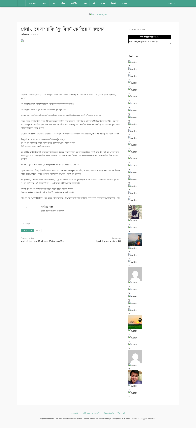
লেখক (103, 3)
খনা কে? (156, 36)
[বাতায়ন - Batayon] (98, 14)
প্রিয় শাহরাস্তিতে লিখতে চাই (114, 413)
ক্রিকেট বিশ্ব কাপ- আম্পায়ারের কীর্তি (108, 241)
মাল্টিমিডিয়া (74, 3)
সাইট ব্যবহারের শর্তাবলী (91, 413)
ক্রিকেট (113, 3)
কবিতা (63, 3)
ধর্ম (94, 3)
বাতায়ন (124, 3)
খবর (85, 3)
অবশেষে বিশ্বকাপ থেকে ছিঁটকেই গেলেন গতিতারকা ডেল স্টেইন (42, 241)
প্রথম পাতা (32, 3)
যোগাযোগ (74, 413)
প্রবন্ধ (44, 3)
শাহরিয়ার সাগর (25, 34)
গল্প (54, 3)
